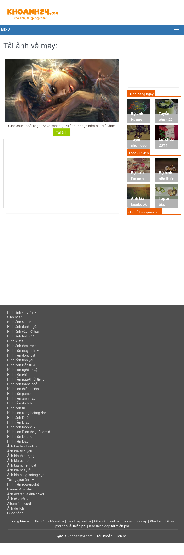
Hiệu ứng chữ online (49, 521)
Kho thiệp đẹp (100, 525)
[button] (92, 312)
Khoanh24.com (80, 535)
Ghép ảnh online (107, 521)
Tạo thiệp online (79, 521)
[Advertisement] (62, 173)
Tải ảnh (61, 132)
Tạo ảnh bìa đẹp (135, 521)
